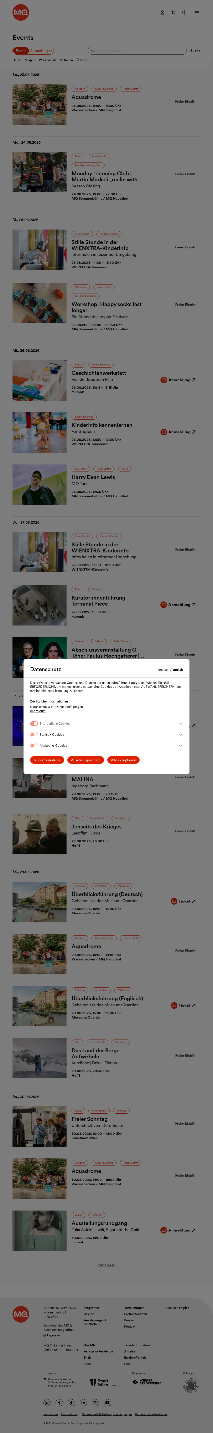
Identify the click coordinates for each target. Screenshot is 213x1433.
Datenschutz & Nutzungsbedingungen (56, 707)
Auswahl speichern (85, 760)
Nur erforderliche (47, 760)
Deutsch (164, 670)
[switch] (34, 734)
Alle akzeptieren (123, 760)
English (177, 670)
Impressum (38, 711)
